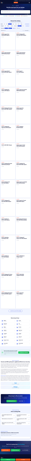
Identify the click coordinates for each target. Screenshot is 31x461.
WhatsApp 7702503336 (24, 352)
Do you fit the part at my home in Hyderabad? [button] (22, 415)
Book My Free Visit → (6, 450)
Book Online (15, 2)
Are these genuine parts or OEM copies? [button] (21, 419)
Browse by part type (15, 318)
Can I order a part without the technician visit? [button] (21, 423)
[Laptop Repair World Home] (2, 2)
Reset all (14, 28)
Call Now (23, 459)
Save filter (19, 28)
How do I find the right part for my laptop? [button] (7, 415)
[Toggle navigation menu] (29, 2)
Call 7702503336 (25, 450)
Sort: (23, 30)
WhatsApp (8, 459)
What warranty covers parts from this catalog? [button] (7, 423)
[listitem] (8, 41)
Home (14, 5)
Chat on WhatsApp (16, 450)
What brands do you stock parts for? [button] (7, 418)
